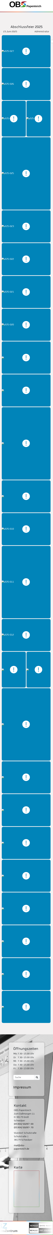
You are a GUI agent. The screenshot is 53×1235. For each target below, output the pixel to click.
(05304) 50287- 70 (23, 1127)
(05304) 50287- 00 (23, 1124)
